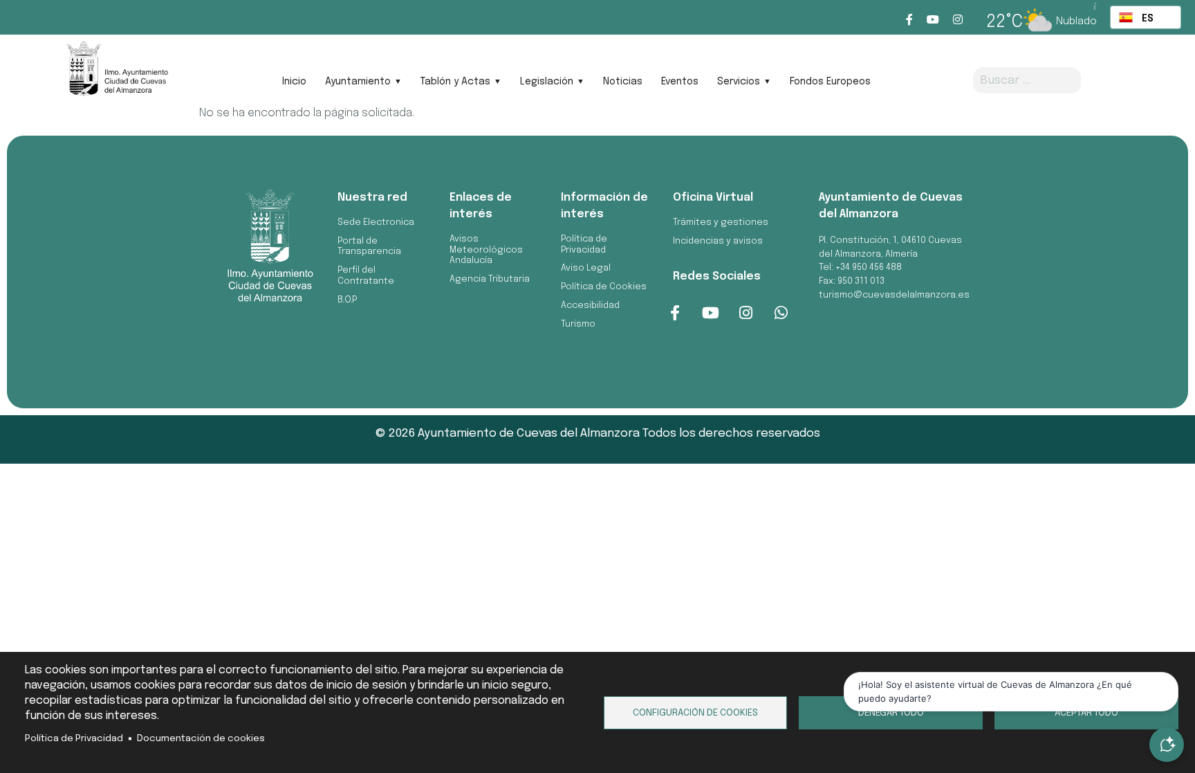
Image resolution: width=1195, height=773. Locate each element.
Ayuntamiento (358, 82)
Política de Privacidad (74, 738)
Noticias (622, 82)
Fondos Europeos (830, 82)
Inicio (294, 82)
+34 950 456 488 (868, 267)
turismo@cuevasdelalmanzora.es (894, 295)
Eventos (679, 82)
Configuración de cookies (695, 713)
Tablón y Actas (455, 82)
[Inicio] (116, 73)
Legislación (546, 82)
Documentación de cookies (201, 738)
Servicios (738, 82)
